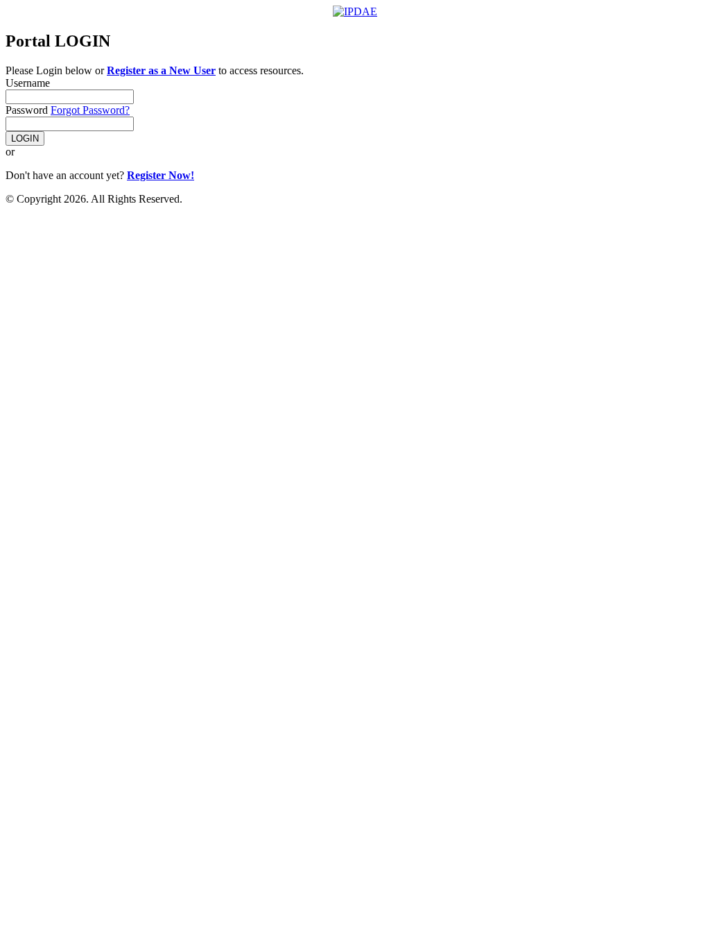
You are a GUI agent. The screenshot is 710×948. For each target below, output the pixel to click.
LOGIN (25, 138)
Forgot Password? (90, 110)
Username (28, 83)
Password (27, 110)
